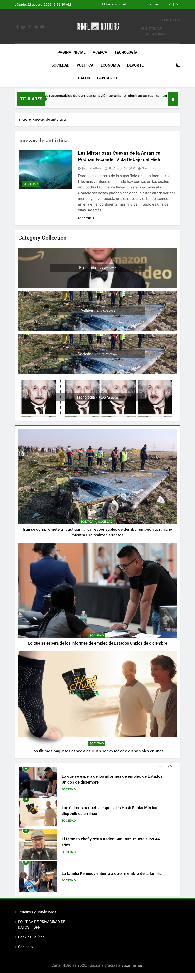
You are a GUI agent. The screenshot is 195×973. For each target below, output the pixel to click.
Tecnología (125, 52)
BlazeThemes (132, 965)
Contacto (107, 78)
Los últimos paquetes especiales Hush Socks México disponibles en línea (137, 4)
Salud (84, 78)
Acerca (100, 52)
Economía (110, 65)
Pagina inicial (72, 52)
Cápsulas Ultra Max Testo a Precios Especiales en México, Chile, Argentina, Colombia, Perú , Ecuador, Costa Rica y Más (107, 876)
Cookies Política (31, 937)
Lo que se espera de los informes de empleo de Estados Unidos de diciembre (97, 643)
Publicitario (70, 883)
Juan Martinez (92, 168)
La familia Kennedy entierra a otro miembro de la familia (112, 842)
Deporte (135, 65)
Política (85, 65)
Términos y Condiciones (37, 912)
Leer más (84, 217)
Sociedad (60, 65)
